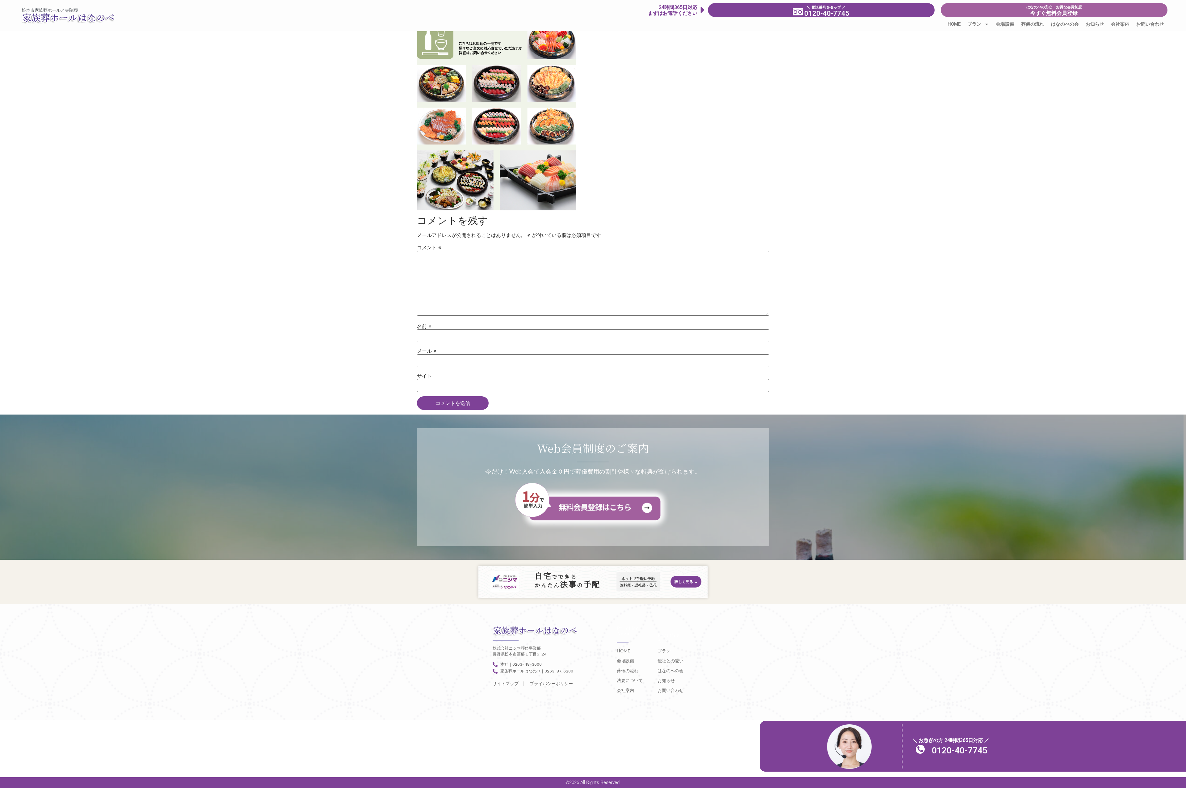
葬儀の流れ (1032, 24)
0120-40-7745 (959, 750)
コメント (429, 247)
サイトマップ (506, 683)
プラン (974, 24)
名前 (424, 326)
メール (426, 350)
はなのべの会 (1065, 24)
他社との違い (670, 660)
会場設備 (1005, 24)
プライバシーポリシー (551, 683)
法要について (630, 680)
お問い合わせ (1150, 24)
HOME (954, 24)
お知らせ (1095, 24)
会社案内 (1120, 24)
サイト (424, 375)
